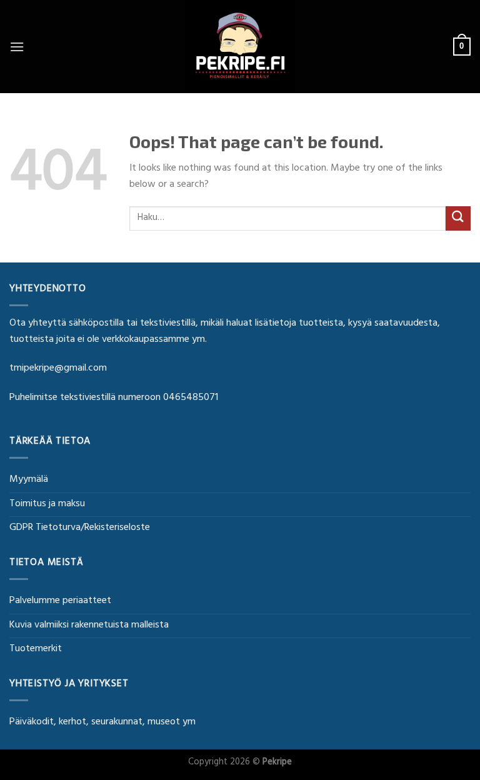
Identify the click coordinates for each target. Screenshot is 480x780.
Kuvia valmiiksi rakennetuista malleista (89, 625)
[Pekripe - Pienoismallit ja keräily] (240, 46)
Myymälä (28, 480)
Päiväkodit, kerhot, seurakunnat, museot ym (102, 722)
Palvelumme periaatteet (60, 601)
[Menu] (16, 46)
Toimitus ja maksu (47, 504)
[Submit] (458, 218)
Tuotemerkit (35, 649)
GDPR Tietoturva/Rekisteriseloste (79, 528)
